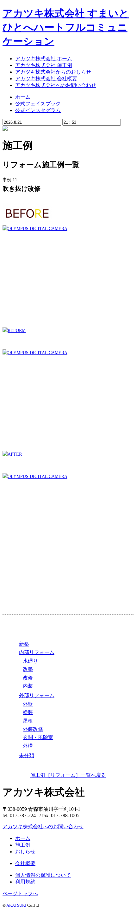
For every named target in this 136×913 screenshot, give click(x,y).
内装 (28, 686)
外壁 (28, 704)
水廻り (30, 661)
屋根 (28, 721)
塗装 (28, 712)
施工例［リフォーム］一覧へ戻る (68, 775)
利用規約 (25, 881)
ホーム (22, 97)
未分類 (26, 755)
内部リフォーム (36, 652)
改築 (28, 669)
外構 (28, 746)
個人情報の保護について (43, 875)
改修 (28, 677)
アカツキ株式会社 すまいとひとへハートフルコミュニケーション (66, 27)
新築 (24, 644)
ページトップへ (20, 893)
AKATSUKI (16, 905)
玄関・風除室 (38, 737)
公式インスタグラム (38, 110)
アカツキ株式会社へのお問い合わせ (43, 826)
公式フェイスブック (38, 103)
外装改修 (33, 729)
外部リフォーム (36, 695)
